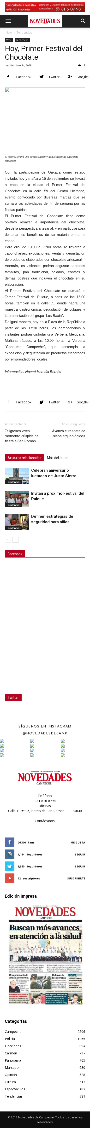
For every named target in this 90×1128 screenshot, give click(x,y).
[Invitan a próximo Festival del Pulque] (17, 499)
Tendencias (24, 32)
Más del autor (57, 458)
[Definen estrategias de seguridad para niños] (17, 522)
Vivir (8, 40)
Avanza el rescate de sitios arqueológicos (68, 433)
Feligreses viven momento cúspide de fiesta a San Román (21, 436)
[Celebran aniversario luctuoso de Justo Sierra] (17, 476)
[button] (83, 21)
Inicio (8, 32)
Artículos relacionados (24, 458)
